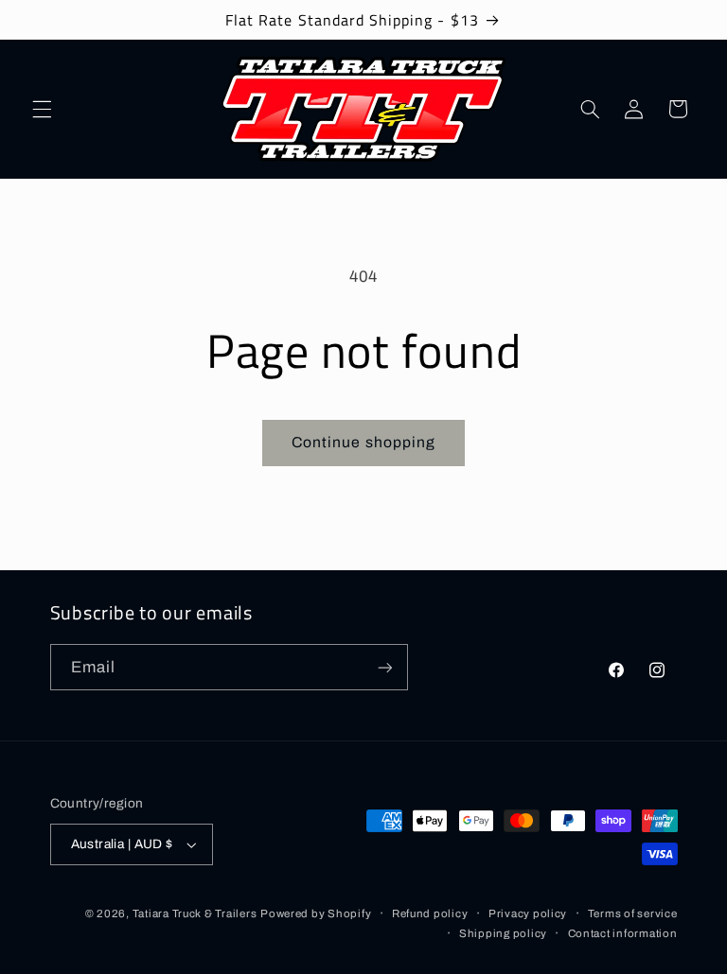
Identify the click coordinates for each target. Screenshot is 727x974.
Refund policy (430, 913)
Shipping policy (503, 933)
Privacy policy (527, 913)
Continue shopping (363, 442)
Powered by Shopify (315, 913)
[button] (41, 108)
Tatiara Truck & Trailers (195, 913)
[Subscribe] (384, 667)
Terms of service (633, 913)
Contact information (623, 933)
